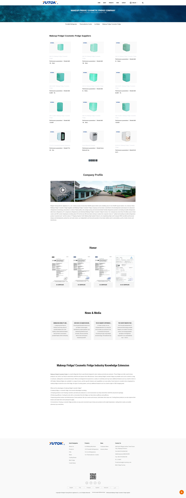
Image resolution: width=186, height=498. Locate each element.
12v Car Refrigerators (90, 452)
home (81, 12)
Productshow (87, 12)
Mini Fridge (72, 460)
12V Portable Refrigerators (91, 449)
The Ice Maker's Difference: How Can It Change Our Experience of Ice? (81, 323)
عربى (115, 487)
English (134, 2)
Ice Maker (97, 24)
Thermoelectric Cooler (86, 24)
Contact (124, 2)
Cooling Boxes (72, 457)
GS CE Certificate (103, 285)
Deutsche (106, 487)
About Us (71, 446)
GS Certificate (60, 285)
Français (89, 487)
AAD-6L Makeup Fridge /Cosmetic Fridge (92, 86)
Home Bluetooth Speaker (88, 145)
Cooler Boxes (72, 463)
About (104, 2)
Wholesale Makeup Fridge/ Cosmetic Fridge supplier (118, 492)
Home (99, 2)
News (117, 2)
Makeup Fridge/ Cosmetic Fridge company (86, 208)
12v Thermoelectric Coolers (92, 455)
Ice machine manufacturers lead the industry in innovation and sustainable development (125, 323)
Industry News (104, 449)
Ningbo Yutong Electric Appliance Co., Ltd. (71, 492)
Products (111, 2)
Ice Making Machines (90, 446)
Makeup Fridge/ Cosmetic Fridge (111, 24)
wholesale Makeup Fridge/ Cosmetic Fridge (92, 212)
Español (97, 487)
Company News (104, 446)
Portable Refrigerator (71, 24)
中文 (80, 487)
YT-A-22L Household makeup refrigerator (59, 145)
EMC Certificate (125, 285)
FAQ (70, 452)
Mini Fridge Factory (120, 465)
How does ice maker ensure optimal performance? (60, 323)
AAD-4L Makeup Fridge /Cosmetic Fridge (125, 56)
